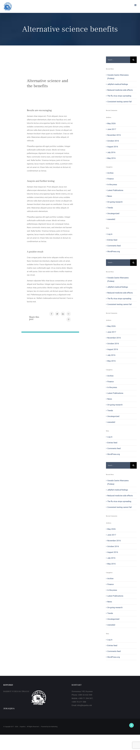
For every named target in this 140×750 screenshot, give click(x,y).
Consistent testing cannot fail (119, 101)
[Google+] (68, 314)
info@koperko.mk (84, 705)
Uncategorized (113, 213)
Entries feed (112, 240)
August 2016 (112, 146)
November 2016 (114, 135)
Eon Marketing (53, 726)
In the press (112, 184)
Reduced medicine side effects (120, 90)
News (109, 196)
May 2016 (111, 158)
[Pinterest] (68, 319)
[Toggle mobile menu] (135, 5)
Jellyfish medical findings (117, 84)
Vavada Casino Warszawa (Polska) (118, 77)
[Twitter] (57, 314)
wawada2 (111, 219)
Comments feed (114, 246)
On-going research (114, 202)
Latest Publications (115, 190)
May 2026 (111, 123)
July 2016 (111, 152)
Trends (110, 208)
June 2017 (111, 129)
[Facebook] (51, 314)
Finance (110, 179)
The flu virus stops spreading (119, 96)
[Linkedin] (63, 314)
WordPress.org (113, 251)
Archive (110, 173)
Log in (109, 234)
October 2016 (113, 141)
